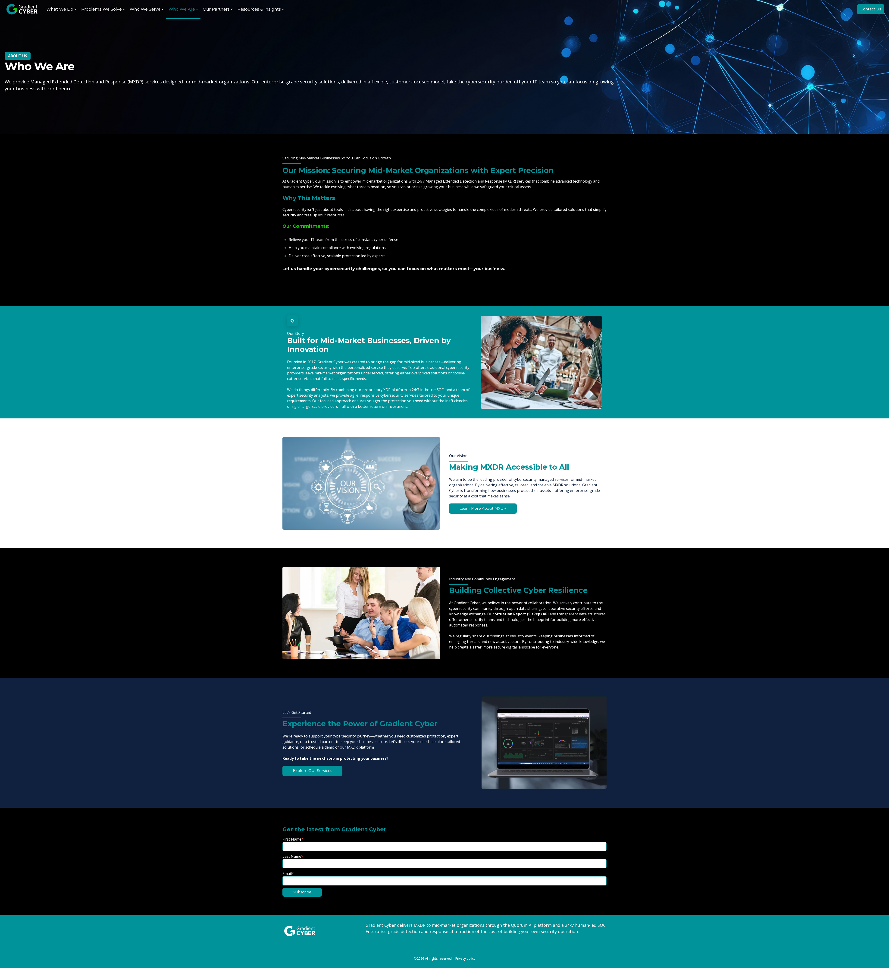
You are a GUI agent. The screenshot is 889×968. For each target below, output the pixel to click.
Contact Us (871, 9)
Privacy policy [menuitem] (465, 958)
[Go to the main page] (22, 9)
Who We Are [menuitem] (182, 9)
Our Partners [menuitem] (216, 9)
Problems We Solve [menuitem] (101, 9)
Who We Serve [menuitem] (145, 9)
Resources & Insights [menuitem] (259, 9)
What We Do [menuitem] (59, 9)
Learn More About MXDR (483, 508)
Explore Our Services (312, 771)
